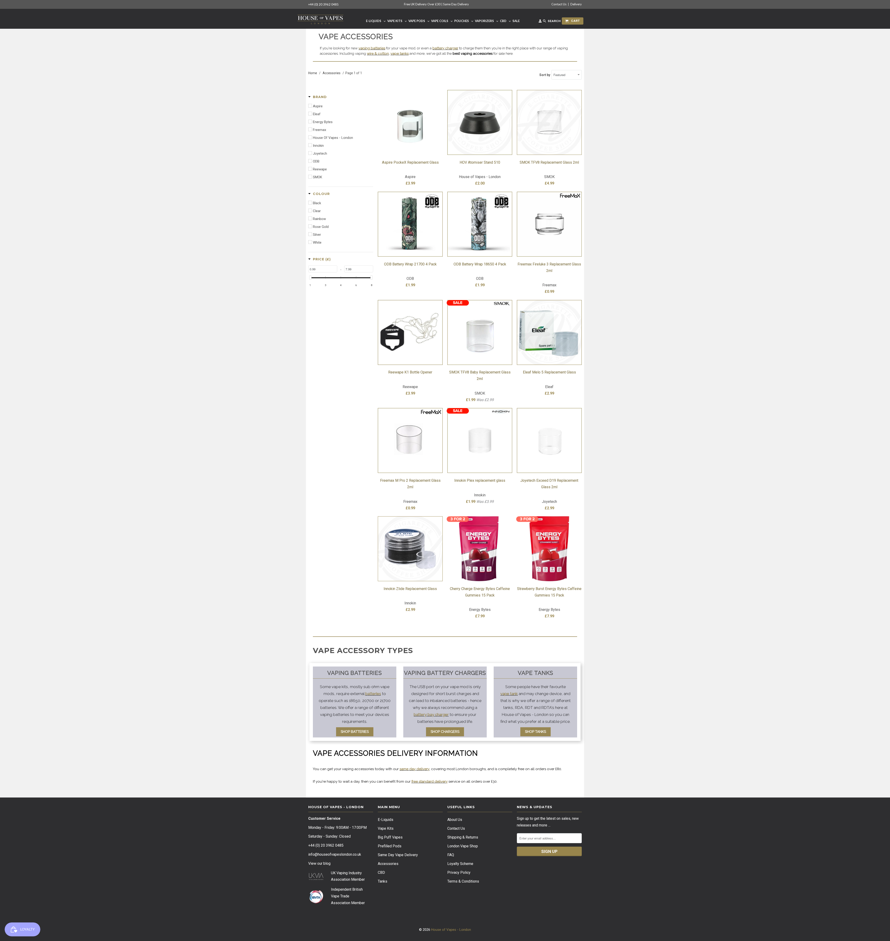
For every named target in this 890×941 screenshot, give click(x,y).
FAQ (450, 855)
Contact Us (558, 4)
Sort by (544, 75)
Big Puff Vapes (390, 837)
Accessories (388, 863)
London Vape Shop (462, 846)
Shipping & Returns (462, 837)
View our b (319, 863)
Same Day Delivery (456, 4)
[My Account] (540, 22)
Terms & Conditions (463, 881)
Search (554, 21)
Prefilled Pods (389, 846)
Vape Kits (386, 828)
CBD (381, 872)
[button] (317, 97)
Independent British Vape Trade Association (347, 896)
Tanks (382, 881)
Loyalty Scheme (460, 863)
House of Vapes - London (451, 930)
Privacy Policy (458, 872)
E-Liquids (385, 819)
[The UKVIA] (316, 879)
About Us (454, 819)
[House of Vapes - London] (320, 18)
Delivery (576, 4)
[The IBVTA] (316, 902)
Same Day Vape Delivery (398, 855)
